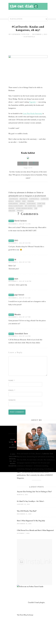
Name (11, 380)
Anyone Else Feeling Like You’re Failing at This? (34, 492)
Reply (11, 221)
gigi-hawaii (19, 295)
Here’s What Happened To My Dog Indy (31, 521)
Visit (25, 615)
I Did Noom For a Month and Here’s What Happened (35, 530)
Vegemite (32, 102)
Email (11, 390)
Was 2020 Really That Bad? (27, 511)
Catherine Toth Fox (20, 34)
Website (12, 400)
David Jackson (20, 221)
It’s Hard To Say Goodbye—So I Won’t (30, 501)
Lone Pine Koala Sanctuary (32, 113)
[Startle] (30, 586)
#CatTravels (29, 36)
